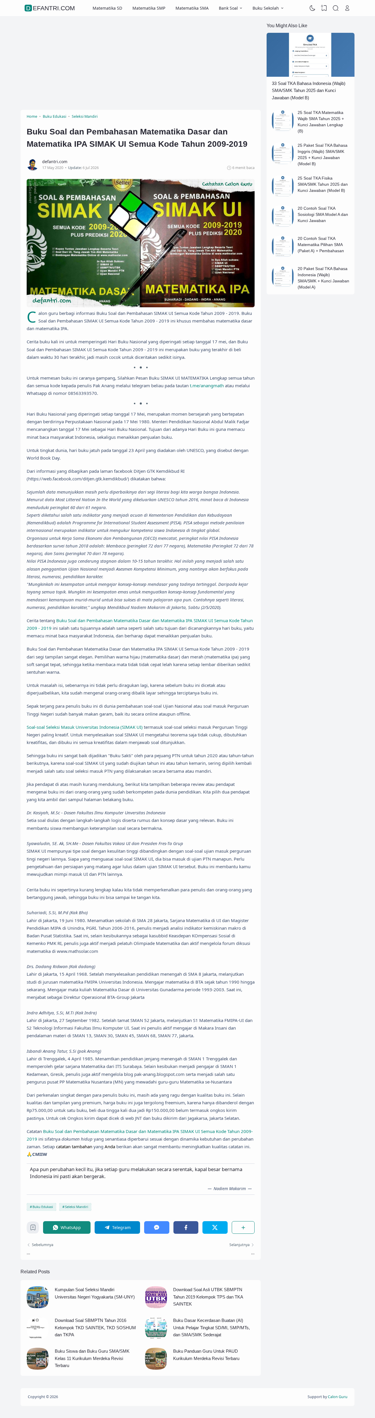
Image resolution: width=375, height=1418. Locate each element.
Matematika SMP (148, 8)
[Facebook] (186, 1227)
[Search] (336, 8)
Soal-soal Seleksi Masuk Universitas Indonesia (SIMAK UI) (85, 727)
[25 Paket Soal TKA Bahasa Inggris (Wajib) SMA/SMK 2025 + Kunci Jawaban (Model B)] (283, 162)
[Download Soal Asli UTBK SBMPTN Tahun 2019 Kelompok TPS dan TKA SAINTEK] (156, 1306)
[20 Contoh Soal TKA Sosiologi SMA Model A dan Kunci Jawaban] (283, 225)
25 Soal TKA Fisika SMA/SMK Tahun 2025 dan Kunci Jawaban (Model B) (323, 184)
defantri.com (50, 8)
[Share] (243, 1227)
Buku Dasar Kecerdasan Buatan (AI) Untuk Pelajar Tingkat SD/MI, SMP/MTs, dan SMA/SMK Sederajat (211, 1327)
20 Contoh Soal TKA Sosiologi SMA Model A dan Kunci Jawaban (323, 214)
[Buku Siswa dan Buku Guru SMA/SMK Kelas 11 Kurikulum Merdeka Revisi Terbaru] (38, 1368)
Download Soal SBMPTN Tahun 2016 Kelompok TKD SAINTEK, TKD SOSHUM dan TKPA (95, 1327)
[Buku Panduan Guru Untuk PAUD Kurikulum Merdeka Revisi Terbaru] (156, 1368)
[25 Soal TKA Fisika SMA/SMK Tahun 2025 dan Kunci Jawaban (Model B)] (283, 195)
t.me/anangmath (207, 385)
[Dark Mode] (312, 8)
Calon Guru (337, 1396)
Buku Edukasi (43, 1206)
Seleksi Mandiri (76, 1206)
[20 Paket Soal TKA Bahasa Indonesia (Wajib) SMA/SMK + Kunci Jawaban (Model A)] (283, 286)
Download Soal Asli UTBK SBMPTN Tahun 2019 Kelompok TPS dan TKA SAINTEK (208, 1296)
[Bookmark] (33, 1229)
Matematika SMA (192, 8)
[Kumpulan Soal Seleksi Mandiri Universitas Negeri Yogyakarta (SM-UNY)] (38, 1306)
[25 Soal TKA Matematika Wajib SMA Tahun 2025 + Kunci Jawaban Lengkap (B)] (283, 130)
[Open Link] (347, 8)
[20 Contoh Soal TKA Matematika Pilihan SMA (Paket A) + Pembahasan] (283, 256)
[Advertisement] (141, 63)
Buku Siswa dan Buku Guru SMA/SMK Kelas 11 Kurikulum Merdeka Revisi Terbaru (92, 1358)
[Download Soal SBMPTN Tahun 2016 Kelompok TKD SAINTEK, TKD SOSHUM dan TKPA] (38, 1337)
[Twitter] (215, 1227)
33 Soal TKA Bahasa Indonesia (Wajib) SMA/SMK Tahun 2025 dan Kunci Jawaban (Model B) (308, 90)
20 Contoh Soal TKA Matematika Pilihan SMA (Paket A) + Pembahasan (321, 244)
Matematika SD (107, 8)
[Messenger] (156, 1227)
